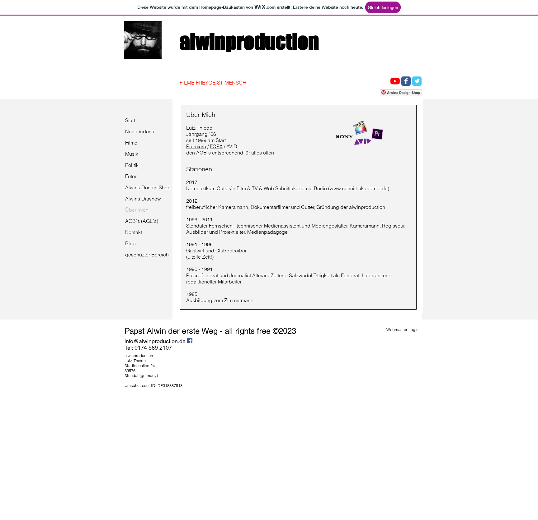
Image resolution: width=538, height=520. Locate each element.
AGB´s (203, 153)
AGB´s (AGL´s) (141, 221)
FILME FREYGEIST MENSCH (213, 82)
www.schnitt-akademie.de (359, 188)
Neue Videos (139, 131)
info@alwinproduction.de (155, 341)
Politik (132, 165)
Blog (130, 243)
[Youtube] (395, 81)
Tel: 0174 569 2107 (148, 347)
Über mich (137, 210)
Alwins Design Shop (148, 187)
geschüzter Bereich (147, 254)
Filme (131, 143)
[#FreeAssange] (417, 81)
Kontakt (133, 232)
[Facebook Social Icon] (189, 340)
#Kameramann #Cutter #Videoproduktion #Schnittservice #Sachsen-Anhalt (370, 49)
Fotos (131, 176)
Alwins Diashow (143, 199)
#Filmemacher (329, 49)
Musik (131, 154)
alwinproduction (251, 41)
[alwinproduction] (406, 81)
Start (130, 120)
